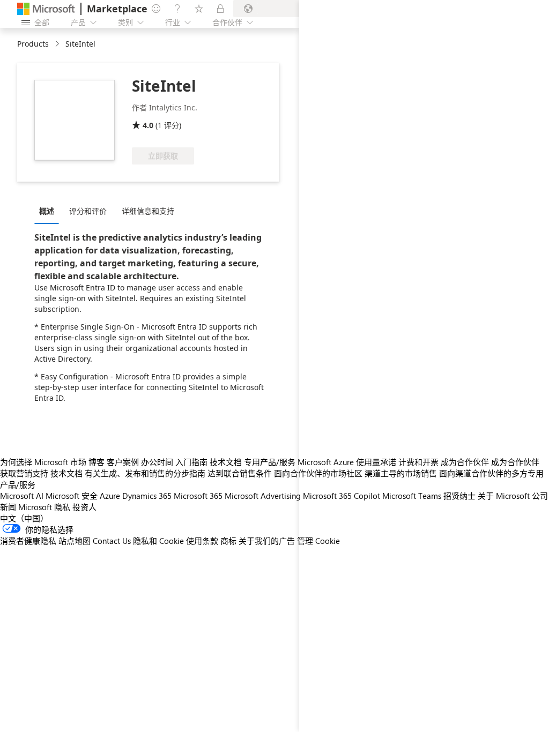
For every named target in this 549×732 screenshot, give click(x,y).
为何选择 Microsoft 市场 (43, 462)
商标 (228, 540)
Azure (110, 495)
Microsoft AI (21, 495)
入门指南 (191, 462)
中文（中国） (24, 518)
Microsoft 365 (198, 495)
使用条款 (202, 540)
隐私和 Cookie (158, 540)
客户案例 (123, 462)
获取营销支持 (24, 473)
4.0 (148, 125)
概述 (46, 211)
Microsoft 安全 (72, 495)
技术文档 (226, 462)
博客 (96, 462)
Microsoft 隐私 (44, 507)
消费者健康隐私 (28, 540)
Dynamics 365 (147, 495)
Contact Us (112, 540)
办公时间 (157, 462)
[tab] (49, 210)
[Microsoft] (46, 9)
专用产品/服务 (269, 462)
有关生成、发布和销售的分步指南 (145, 473)
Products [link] (33, 44)
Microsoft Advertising (263, 495)
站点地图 (74, 540)
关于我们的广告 (267, 540)
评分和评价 (88, 211)
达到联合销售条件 (239, 473)
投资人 (84, 507)
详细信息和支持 (148, 211)
